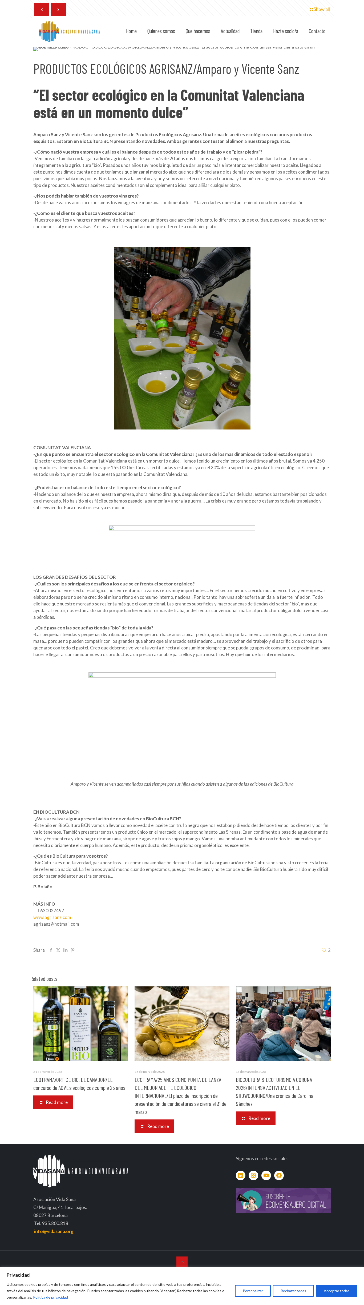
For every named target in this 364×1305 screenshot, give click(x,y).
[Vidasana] (69, 31)
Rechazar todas (293, 1290)
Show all (322, 9)
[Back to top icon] (182, 1262)
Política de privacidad (50, 1297)
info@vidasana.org (54, 1231)
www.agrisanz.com (52, 917)
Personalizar (253, 1290)
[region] (182, 1286)
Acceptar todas (337, 1290)
